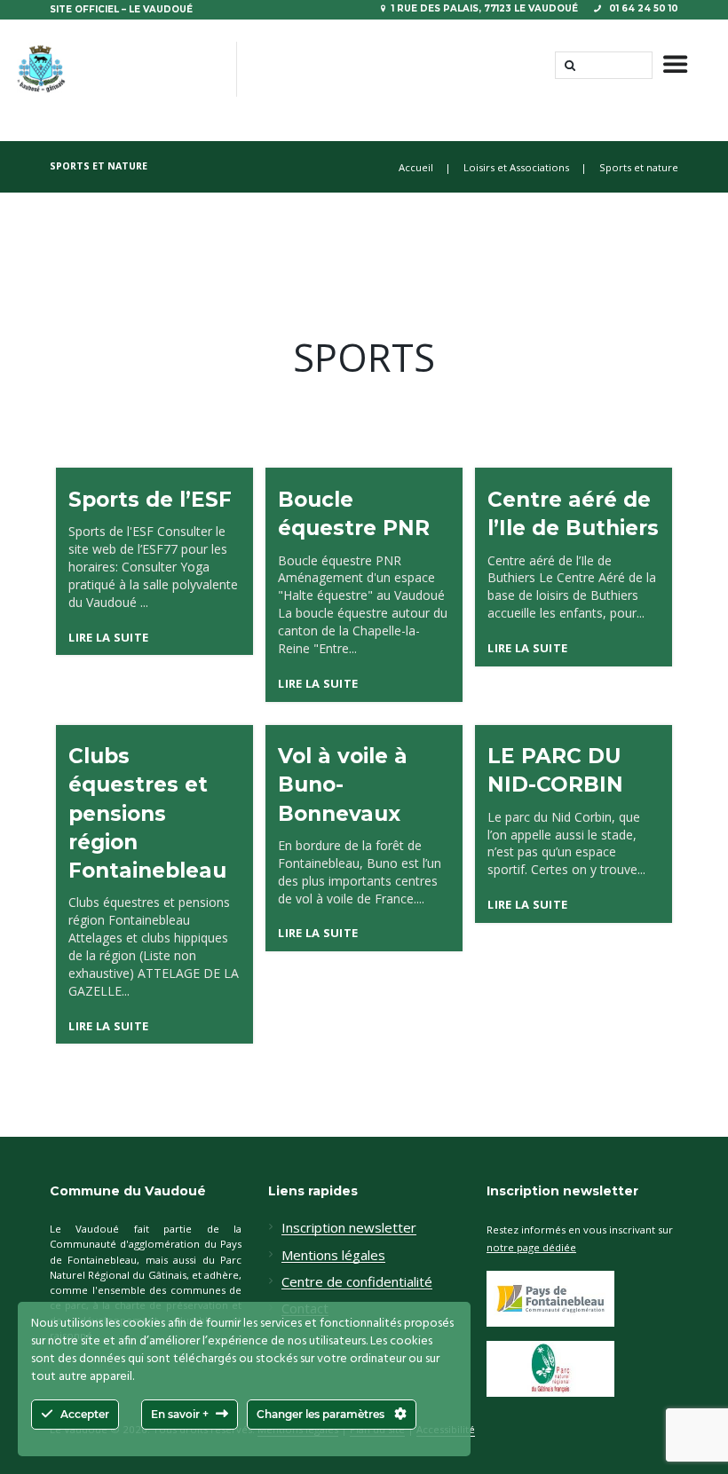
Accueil (416, 167)
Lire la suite (108, 637)
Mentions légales (333, 1256)
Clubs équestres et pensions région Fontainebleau (147, 813)
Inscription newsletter (348, 1228)
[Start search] (568, 65)
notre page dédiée (531, 1247)
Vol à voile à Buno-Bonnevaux (343, 784)
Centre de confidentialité (356, 1282)
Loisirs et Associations (516, 167)
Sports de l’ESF (150, 499)
